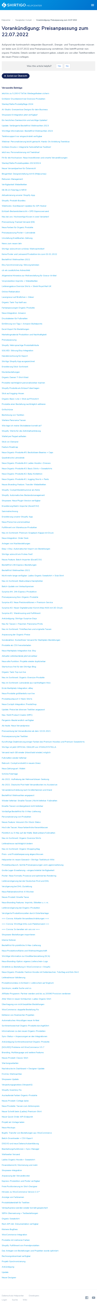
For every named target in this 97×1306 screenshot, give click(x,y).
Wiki (25, 1299)
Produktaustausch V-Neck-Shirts (17, 699)
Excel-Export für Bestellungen (15, 329)
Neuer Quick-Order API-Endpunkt (17, 1116)
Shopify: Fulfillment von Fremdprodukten (20, 1245)
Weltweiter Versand (11, 1154)
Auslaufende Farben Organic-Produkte (19, 1095)
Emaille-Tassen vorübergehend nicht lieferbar (22, 806)
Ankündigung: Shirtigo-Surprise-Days (19, 618)
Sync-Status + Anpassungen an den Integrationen (24, 1036)
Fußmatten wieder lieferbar (14, 758)
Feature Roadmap (10, 447)
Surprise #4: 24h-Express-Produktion (19, 591)
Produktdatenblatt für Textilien (15, 1202)
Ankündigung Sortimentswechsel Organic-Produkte (25, 1041)
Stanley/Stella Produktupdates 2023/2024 (21, 163)
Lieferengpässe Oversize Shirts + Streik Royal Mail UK (26, 286)
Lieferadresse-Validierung (13, 977)
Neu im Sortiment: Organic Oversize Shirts (21, 838)
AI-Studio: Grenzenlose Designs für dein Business (25, 109)
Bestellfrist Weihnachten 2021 (16, 570)
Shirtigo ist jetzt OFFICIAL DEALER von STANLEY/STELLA (29, 747)
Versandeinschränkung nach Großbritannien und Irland (27, 790)
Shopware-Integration (12, 1170)
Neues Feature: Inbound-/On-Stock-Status (21, 822)
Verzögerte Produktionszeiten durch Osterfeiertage (25, 913)
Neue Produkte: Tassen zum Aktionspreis (21, 1106)
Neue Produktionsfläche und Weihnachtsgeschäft (24, 950)
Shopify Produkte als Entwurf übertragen (20, 388)
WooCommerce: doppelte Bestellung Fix (20, 1009)
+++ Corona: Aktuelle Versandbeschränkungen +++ (25, 918)
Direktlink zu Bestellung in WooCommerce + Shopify (26, 966)
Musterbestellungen (11, 372)
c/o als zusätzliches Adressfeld (16, 270)
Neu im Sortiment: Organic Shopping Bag (21, 849)
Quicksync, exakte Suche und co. (17, 988)
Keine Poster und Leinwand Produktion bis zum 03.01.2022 (29, 254)
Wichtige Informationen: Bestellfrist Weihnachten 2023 (27, 131)
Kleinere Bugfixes (10, 1229)
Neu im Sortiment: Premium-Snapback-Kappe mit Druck (28, 532)
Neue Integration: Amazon (14, 313)
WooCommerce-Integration (14, 1234)
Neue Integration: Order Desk (15, 538)
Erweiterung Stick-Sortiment (15, 366)
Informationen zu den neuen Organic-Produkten (23, 1031)
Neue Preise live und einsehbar (16, 522)
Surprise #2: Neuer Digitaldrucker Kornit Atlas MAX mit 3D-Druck (32, 607)
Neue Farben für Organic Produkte (17, 227)
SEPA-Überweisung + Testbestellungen (20, 1213)
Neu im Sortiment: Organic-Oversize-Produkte (23, 677)
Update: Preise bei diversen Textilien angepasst (23, 709)
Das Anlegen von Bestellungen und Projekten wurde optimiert (30, 1250)
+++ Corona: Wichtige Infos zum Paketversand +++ (25, 924)
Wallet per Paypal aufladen (14, 436)
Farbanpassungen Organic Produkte (18, 307)
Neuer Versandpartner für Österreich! (19, 168)
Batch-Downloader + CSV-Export (17, 1138)
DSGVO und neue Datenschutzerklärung (20, 1143)
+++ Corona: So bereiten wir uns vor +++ (21, 929)
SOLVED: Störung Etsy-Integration (17, 350)
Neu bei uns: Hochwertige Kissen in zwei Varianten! (25, 216)
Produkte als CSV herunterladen (16, 645)
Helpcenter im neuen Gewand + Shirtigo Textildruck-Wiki (28, 859)
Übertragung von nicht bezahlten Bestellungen (23, 1004)
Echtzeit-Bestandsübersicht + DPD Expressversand (25, 211)
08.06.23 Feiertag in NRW (14, 190)
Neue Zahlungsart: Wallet (13, 768)
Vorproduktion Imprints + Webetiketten (20, 281)
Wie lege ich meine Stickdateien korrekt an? (22, 425)
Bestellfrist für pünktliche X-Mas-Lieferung (21, 945)
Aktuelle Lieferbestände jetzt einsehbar (19, 656)
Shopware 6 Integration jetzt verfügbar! (20, 114)
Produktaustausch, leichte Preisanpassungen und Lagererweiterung (33, 865)
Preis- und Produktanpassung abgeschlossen (22, 854)
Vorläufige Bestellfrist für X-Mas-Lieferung (21, 811)
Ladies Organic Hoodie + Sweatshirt (18, 1159)
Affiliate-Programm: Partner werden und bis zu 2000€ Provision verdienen (36, 993)
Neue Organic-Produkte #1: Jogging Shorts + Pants (25, 479)
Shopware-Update (10, 1079)
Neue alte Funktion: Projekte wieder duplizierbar (24, 661)
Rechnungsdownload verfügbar (16, 1256)
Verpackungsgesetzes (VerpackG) (17, 1084)
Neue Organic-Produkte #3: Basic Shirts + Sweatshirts (27, 468)
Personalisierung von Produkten (16, 816)
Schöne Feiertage (10, 774)
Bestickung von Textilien (13, 415)
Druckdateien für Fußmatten (15, 318)
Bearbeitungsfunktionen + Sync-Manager (20, 1149)
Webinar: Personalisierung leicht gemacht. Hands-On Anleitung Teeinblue (35, 141)
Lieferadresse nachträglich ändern (17, 843)
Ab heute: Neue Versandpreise (16, 725)
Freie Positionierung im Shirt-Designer (19, 1186)
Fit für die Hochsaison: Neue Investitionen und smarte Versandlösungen (34, 157)
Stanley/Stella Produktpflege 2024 (17, 104)
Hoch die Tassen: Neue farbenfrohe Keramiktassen (25, 827)
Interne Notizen (9, 940)
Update (5, 1272)
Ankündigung (8, 1266)
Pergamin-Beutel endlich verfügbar (18, 720)
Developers (34, 1295)
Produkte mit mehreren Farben (16, 1240)
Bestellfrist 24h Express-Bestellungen (19, 565)
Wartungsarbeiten (10, 1063)
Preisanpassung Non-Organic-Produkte (20, 597)
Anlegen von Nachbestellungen (16, 543)
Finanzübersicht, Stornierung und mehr (20, 1165)
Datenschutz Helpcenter (13, 1295)
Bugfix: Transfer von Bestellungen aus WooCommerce (27, 1133)
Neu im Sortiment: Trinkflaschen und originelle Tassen (27, 629)
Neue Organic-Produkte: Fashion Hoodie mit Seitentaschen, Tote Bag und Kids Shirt (40, 972)
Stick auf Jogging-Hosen (13, 393)
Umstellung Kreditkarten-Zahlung (17, 238)
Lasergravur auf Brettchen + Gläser (18, 297)
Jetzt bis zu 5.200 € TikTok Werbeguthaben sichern (25, 93)
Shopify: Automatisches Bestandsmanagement (23, 495)
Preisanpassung (9, 340)
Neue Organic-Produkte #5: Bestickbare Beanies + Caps (27, 452)
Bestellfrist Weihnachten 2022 (16, 259)
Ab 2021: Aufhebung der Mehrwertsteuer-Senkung (25, 779)
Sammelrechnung (10, 511)
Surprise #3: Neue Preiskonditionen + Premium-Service (27, 602)
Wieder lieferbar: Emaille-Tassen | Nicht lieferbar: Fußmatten (29, 800)
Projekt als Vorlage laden (13, 1122)
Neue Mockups (8, 1127)
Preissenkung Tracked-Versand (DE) (18, 222)
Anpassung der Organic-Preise (16, 634)
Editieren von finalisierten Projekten (18, 1015)
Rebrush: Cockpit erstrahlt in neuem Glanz (21, 763)
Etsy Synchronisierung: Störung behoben (20, 265)
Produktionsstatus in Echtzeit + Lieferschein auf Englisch (28, 983)
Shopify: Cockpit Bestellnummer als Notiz (21, 490)
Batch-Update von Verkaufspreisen (18, 586)
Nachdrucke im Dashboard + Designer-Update (23, 1068)
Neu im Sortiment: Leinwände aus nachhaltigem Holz (26, 682)
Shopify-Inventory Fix (11, 1090)
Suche (15, 1299)
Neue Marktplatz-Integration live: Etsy (19, 650)
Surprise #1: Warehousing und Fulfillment (21, 613)
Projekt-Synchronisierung (13, 1261)
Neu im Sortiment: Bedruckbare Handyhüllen (22, 581)
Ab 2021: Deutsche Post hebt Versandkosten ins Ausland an (29, 784)
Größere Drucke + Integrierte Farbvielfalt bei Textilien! (26, 147)
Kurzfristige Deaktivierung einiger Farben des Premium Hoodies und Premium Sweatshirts (43, 741)
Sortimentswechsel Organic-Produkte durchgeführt (25, 1025)
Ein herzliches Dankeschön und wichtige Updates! (24, 120)
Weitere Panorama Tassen (14, 420)
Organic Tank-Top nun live (14, 672)
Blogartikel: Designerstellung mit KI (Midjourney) (24, 173)
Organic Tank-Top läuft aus (14, 302)
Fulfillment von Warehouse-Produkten (19, 527)
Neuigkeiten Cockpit (23, 20)
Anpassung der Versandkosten (16, 1175)
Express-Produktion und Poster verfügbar (21, 1181)
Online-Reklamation (11, 291)
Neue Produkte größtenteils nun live (18, 693)
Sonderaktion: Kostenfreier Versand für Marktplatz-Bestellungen (31, 640)
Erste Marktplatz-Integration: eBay (17, 688)
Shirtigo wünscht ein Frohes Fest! (17, 554)
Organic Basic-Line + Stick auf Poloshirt (20, 399)
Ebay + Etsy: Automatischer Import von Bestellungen (26, 548)
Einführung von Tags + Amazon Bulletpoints (22, 323)
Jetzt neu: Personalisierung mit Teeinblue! (21, 152)
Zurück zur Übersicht (16, 75)
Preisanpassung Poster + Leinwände (18, 232)
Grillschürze (7, 409)
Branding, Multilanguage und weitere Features (23, 1052)
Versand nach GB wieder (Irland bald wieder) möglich (26, 752)
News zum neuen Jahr (12, 243)
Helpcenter (6, 20)
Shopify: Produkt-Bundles (14, 200)
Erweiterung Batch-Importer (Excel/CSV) (20, 506)
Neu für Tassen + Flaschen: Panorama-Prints (22, 624)
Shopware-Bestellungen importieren (18, 934)
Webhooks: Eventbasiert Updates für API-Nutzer (24, 206)
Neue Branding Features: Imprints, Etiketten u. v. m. (25, 902)
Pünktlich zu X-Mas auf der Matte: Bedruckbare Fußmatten (28, 833)
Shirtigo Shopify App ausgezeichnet (18, 361)
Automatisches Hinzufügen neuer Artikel (20, 1020)
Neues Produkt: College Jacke (15, 1100)
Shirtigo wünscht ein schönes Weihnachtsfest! (23, 248)
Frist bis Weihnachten (12, 1074)
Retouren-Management (12, 179)
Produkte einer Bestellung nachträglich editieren (24, 404)
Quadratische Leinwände (13, 457)
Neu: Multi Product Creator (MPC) (17, 715)
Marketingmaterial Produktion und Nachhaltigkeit (24, 334)
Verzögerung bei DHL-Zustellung (17, 886)
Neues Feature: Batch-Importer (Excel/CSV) (22, 559)
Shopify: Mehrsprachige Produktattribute (20, 345)
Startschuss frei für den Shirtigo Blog (19, 666)
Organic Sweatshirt (11, 1218)
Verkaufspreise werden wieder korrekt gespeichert (25, 1207)
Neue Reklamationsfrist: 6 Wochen (18, 891)
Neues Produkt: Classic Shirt (15, 1058)
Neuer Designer (9, 1277)
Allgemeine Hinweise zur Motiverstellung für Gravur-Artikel (29, 275)
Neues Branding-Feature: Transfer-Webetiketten (24, 484)
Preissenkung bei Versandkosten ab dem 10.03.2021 (26, 731)
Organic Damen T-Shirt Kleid (15, 377)
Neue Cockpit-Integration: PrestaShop (19, 704)
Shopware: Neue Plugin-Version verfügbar (21, 500)
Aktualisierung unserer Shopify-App (18, 195)
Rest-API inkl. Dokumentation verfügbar (20, 1224)
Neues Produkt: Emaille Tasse (15, 897)
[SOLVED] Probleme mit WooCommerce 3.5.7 (23, 1047)
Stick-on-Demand (10, 441)
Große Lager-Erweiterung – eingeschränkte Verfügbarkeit (28, 870)
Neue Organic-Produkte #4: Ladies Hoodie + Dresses (26, 463)
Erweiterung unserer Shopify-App (17, 516)
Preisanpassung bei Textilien (15, 736)
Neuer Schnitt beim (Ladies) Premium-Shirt (22, 1111)
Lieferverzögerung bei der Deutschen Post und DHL (25, 881)
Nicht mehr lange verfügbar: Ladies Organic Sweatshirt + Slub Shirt (33, 575)
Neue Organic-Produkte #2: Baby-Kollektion (22, 473)
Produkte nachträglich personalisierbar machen (23, 382)
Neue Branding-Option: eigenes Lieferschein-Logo (25, 961)
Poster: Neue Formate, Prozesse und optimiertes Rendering (29, 875)
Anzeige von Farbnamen (13, 1197)
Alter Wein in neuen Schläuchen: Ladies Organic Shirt (26, 999)
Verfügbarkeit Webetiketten (14, 184)
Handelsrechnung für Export (15, 356)
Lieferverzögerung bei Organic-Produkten (21, 907)
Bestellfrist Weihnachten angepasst (18, 795)
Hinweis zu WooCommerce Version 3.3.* (21, 1192)
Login (4, 1299)
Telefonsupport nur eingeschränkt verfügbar (22, 136)
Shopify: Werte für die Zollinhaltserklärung (21, 431)
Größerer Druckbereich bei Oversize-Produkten (23, 98)
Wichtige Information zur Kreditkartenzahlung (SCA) (26, 956)
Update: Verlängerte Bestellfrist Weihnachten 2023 (25, 125)
